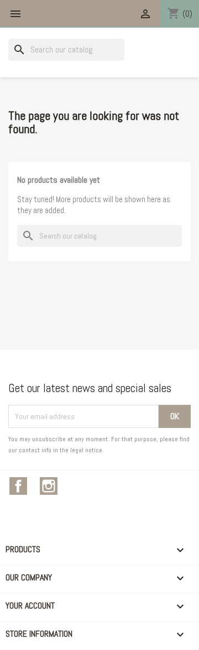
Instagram (48, 486)
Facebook (18, 486)
